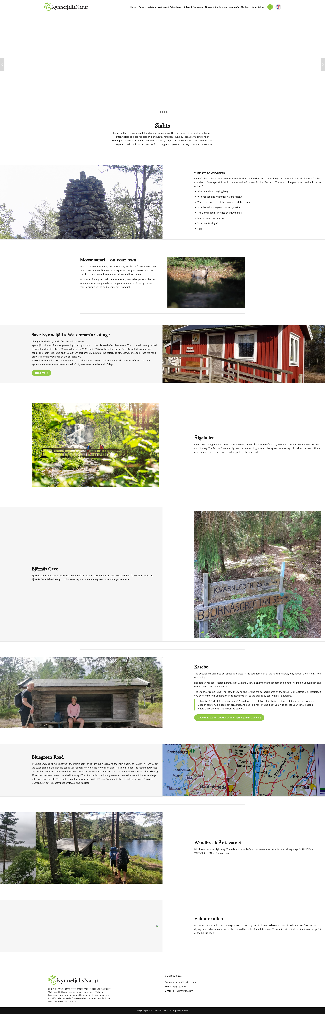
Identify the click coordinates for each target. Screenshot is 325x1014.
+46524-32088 (179, 986)
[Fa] (270, 7)
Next (323, 64)
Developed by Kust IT (178, 1010)
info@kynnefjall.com (183, 991)
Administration (161, 1010)
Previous (2, 64)
